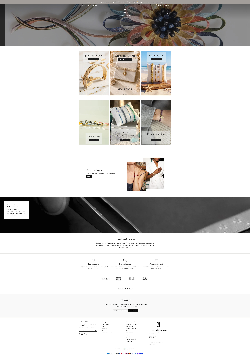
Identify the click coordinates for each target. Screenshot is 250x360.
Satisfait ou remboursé (131, 328)
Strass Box (104, 328)
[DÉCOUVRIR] (94, 122)
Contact (84, 5)
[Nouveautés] (94, 73)
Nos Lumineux (105, 330)
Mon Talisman (105, 324)
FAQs (80, 5)
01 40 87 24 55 (152, 344)
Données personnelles (131, 322)
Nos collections (140, 12)
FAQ (126, 330)
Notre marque (110, 12)
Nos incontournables (107, 332)
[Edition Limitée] (125, 73)
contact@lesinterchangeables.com (157, 342)
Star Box (104, 326)
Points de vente (93, 5)
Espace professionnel (131, 339)
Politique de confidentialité (132, 324)
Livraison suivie (129, 332)
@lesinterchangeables (125, 288)
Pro (88, 5)
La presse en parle (130, 334)
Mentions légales (129, 326)
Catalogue (104, 322)
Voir (88, 176)
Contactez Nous (129, 341)
